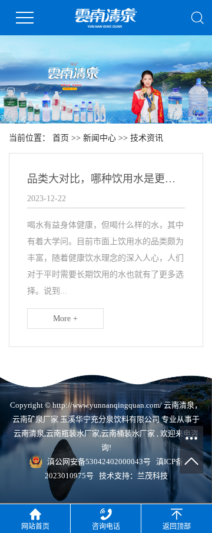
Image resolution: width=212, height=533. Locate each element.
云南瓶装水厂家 (73, 433)
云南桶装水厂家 (128, 433)
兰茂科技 (152, 475)
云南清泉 (29, 433)
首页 (60, 138)
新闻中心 (99, 138)
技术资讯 (146, 138)
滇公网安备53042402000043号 (99, 461)
